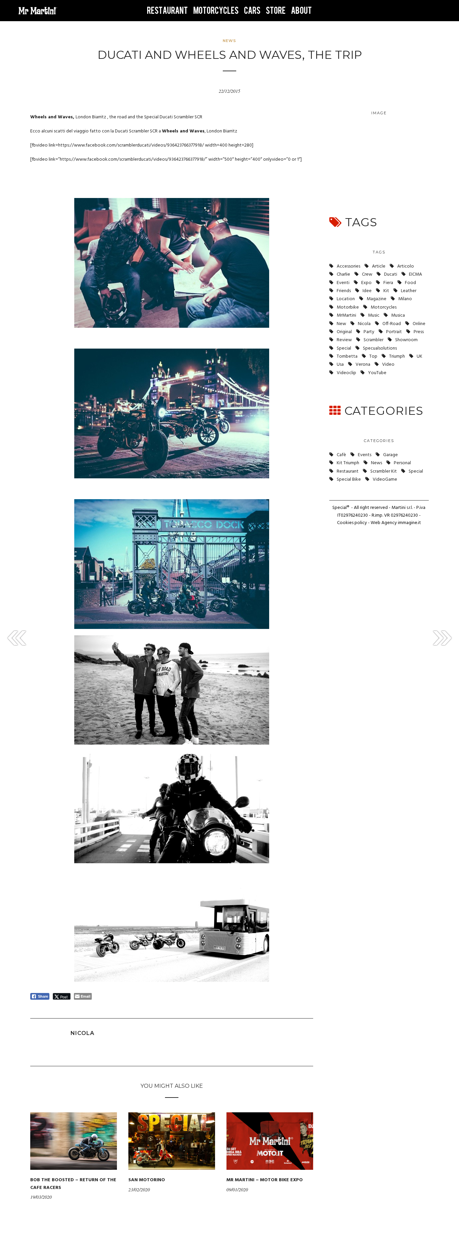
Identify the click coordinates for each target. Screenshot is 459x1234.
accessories (348, 266)
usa (340, 364)
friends (344, 291)
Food (410, 283)
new (341, 324)
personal (402, 463)
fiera (388, 283)
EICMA (415, 274)
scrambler (373, 340)
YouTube (377, 373)
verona (363, 364)
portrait (394, 332)
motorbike (348, 307)
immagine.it (409, 523)
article (378, 266)
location (346, 299)
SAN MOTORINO (146, 1180)
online (419, 324)
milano (405, 299)
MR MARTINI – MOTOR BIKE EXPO (264, 1180)
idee (367, 291)
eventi (343, 283)
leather (408, 291)
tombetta (347, 356)
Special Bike (349, 479)
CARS (252, 11)
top (373, 356)
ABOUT (301, 11)
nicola (364, 324)
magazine (376, 299)
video (388, 364)
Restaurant (348, 471)
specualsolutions (380, 348)
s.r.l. (410, 508)
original (344, 332)
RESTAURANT (167, 11)
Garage (390, 455)
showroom (406, 340)
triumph (397, 356)
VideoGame (385, 479)
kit (386, 291)
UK (419, 356)
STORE (276, 11)
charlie (343, 274)
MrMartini (346, 315)
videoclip (346, 373)
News (229, 40)
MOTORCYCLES (216, 11)
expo (366, 283)
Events (364, 455)
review (344, 340)
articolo (405, 266)
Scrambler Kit (383, 471)
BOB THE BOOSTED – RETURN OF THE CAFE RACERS (73, 1183)
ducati (390, 274)
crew (367, 274)
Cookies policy (352, 523)
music (373, 315)
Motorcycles (384, 307)
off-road (391, 324)
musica (398, 315)
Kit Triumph (348, 463)
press (419, 332)
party (369, 332)
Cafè (341, 455)
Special (344, 348)
